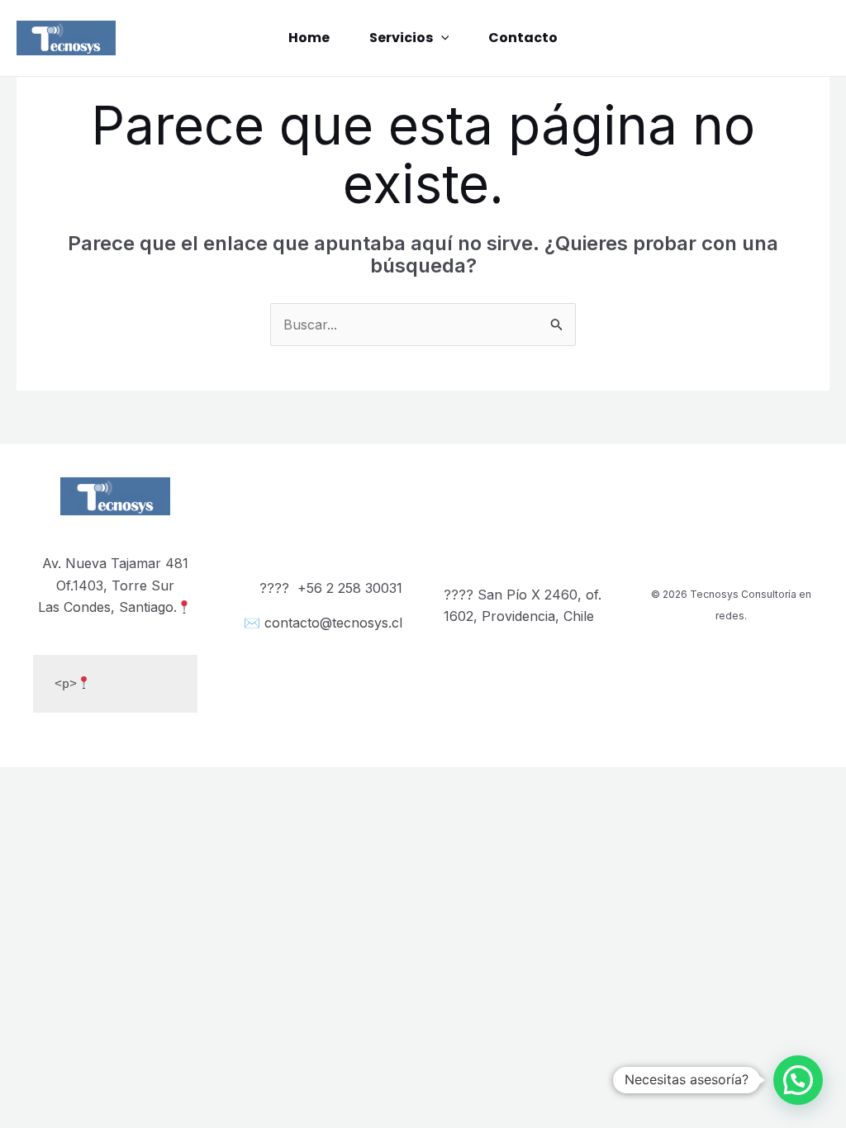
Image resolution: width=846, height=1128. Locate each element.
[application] (441, 38)
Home (309, 37)
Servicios (401, 37)
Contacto (523, 37)
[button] (798, 1080)
